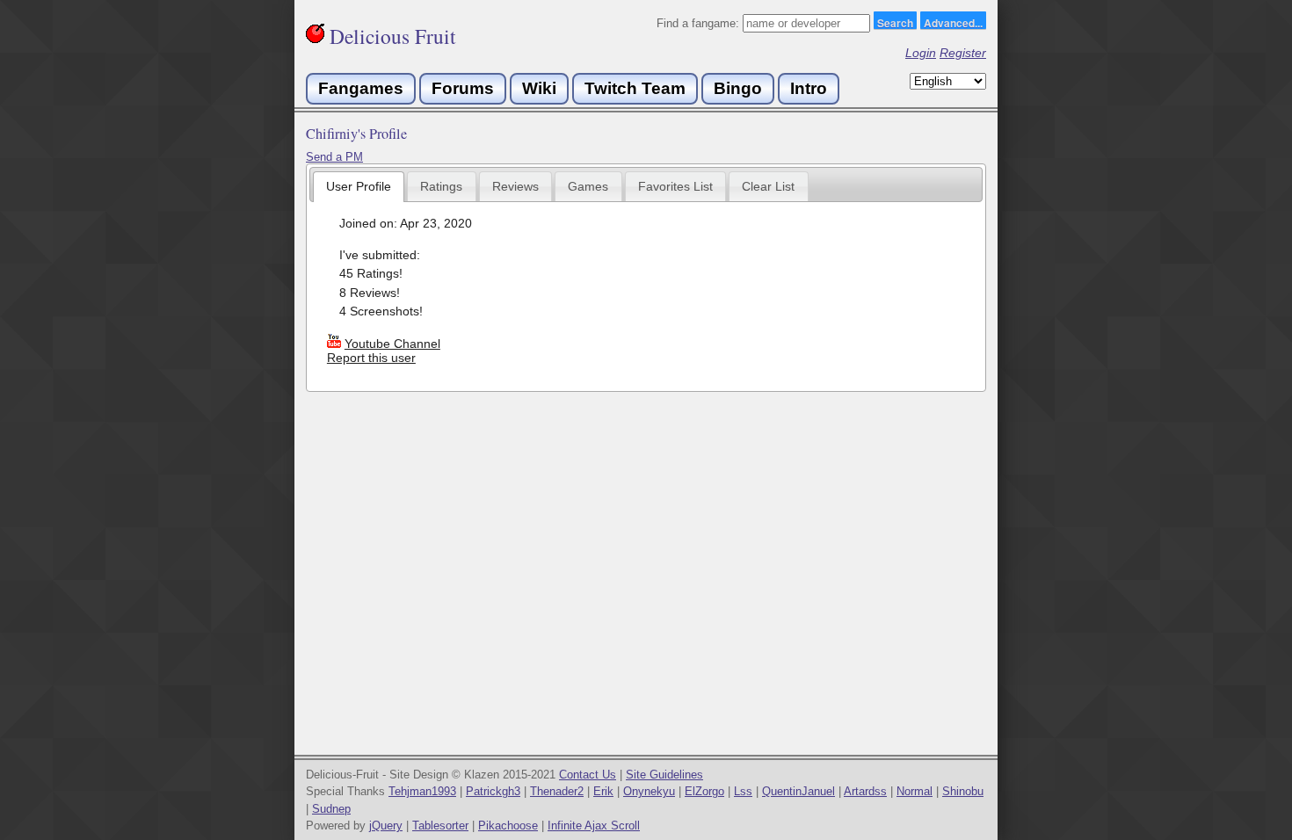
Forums (463, 88)
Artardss (865, 791)
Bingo (738, 88)
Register (963, 53)
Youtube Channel (392, 344)
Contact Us (587, 774)
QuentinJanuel (798, 791)
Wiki (539, 88)
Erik (603, 791)
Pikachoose (508, 825)
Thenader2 (557, 791)
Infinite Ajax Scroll (594, 825)
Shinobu (963, 791)
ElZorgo (704, 791)
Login (920, 53)
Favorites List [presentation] (675, 186)
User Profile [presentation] (358, 186)
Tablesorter (440, 825)
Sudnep (331, 808)
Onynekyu (649, 791)
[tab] (359, 186)
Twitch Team (635, 88)
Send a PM (334, 156)
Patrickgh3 (493, 791)
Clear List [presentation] (768, 186)
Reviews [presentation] (515, 186)
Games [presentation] (588, 186)
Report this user (371, 358)
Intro (808, 88)
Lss (743, 791)
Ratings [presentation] (441, 186)
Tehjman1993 (422, 791)
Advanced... (953, 22)
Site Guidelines (664, 774)
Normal (914, 791)
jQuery (386, 825)
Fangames (360, 88)
